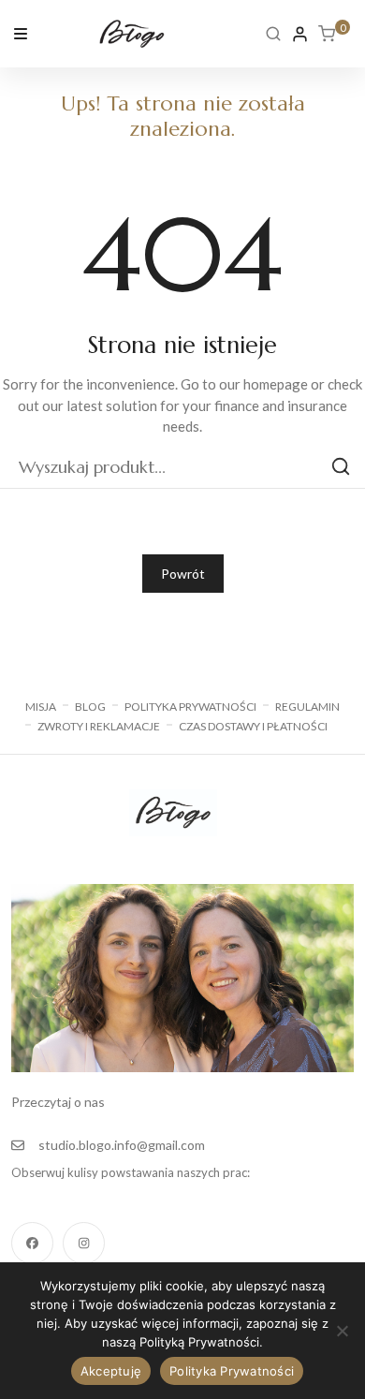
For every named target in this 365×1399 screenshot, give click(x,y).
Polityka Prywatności (231, 1370)
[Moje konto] (300, 34)
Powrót (183, 574)
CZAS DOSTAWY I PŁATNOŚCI (253, 726)
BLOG (90, 707)
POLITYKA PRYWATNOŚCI (190, 707)
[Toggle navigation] (20, 32)
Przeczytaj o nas (58, 1102)
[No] (341, 1330)
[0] (326, 33)
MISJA (40, 707)
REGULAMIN (307, 707)
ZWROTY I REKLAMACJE (98, 726)
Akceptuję (110, 1370)
